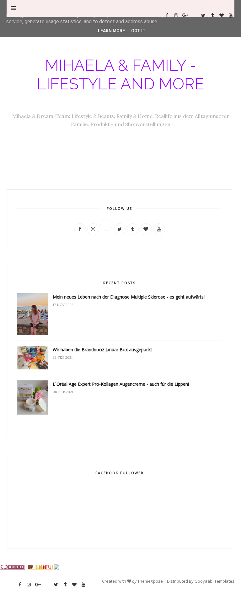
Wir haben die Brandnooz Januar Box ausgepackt (102, 349)
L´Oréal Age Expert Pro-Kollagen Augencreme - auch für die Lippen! (121, 384)
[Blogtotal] (40, 568)
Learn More (111, 30)
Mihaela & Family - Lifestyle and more (120, 74)
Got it (138, 30)
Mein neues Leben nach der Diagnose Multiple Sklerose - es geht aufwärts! (129, 297)
